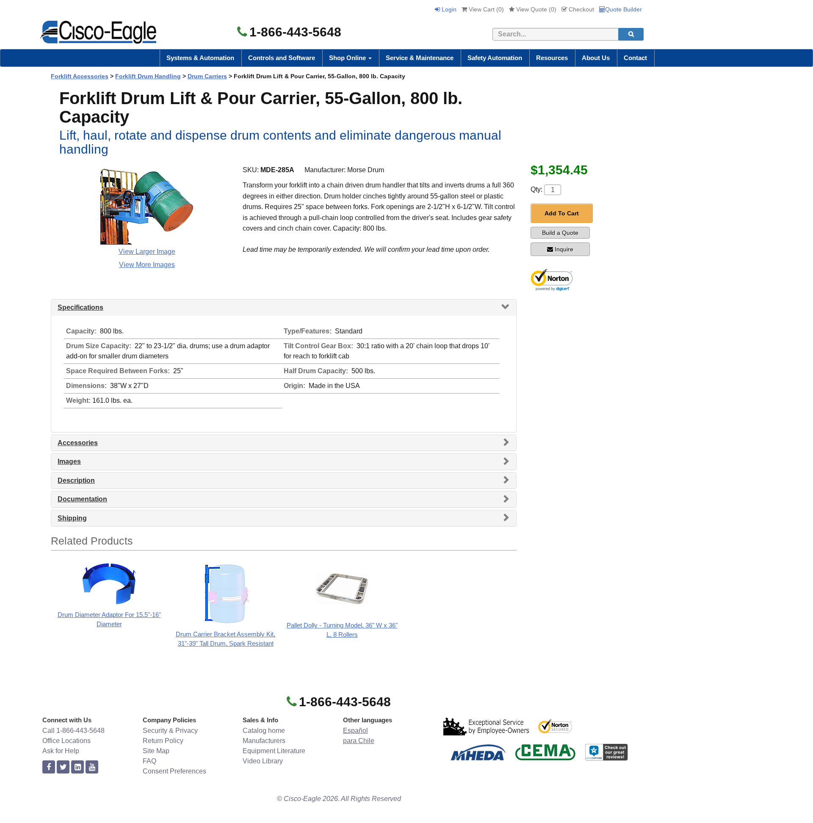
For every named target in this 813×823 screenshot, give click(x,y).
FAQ (149, 761)
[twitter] (63, 767)
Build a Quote (560, 232)
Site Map (156, 750)
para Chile (358, 740)
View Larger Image (147, 251)
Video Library (263, 761)
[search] (631, 34)
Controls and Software (281, 57)
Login (448, 9)
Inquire (564, 249)
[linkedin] (77, 767)
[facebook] (48, 767)
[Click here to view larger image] (147, 205)
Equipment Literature (274, 750)
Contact (635, 57)
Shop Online (348, 57)
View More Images (147, 264)
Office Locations (66, 740)
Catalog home (264, 730)
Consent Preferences (174, 771)
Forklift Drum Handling (148, 76)
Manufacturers (264, 740)
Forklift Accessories (79, 76)
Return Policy (163, 740)
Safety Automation (494, 57)
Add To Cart (562, 213)
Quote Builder (623, 9)
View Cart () (485, 9)
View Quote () (535, 9)
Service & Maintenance (420, 57)
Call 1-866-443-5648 (73, 730)
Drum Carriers (207, 76)
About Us (596, 57)
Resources (552, 57)
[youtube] (92, 767)
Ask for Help (60, 750)
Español (355, 730)
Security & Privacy (170, 730)
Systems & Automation (200, 57)
